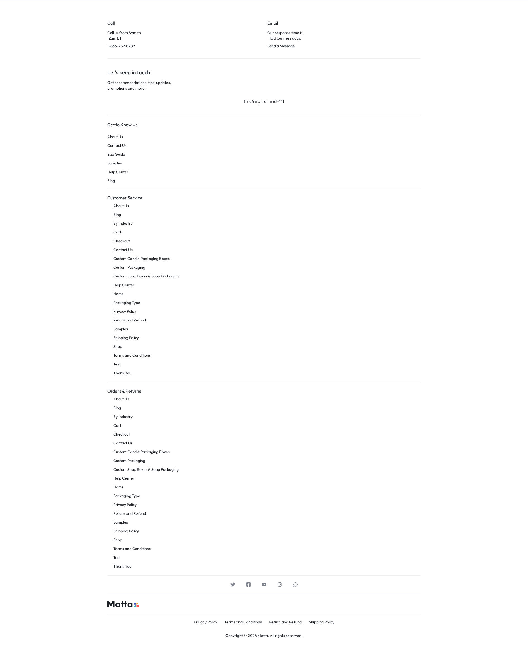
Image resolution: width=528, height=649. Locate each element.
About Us (115, 136)
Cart (117, 232)
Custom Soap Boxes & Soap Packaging (146, 276)
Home (118, 293)
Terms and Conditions (132, 355)
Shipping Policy (126, 337)
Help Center (117, 172)
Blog (111, 180)
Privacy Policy (125, 311)
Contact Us (117, 145)
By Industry (123, 223)
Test (116, 364)
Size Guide (116, 154)
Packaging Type (126, 302)
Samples (114, 163)
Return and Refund (129, 320)
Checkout (121, 240)
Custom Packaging (129, 267)
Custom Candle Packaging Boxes (141, 258)
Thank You (122, 372)
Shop (117, 346)
